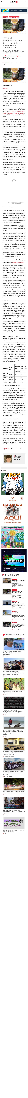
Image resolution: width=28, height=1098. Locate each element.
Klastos (8, 552)
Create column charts (16, 203)
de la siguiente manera (18, 262)
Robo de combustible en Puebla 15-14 (16, 202)
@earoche (6, 57)
